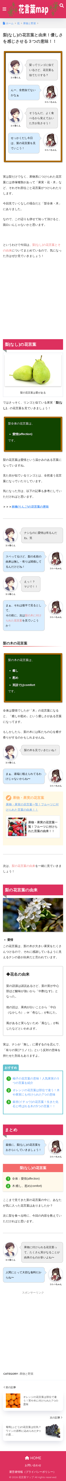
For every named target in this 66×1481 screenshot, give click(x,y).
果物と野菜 (26, 1373)
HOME (35, 1458)
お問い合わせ (33, 1465)
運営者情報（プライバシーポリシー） (32, 1471)
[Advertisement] (33, 296)
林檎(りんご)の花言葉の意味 (30, 506)
